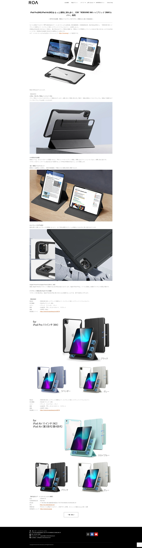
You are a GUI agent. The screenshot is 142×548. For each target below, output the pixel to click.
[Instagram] (88, 534)
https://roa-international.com (47, 505)
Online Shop (110, 2)
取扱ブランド (74, 2)
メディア (82, 2)
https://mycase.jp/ (64, 33)
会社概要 (67, 2)
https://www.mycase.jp (46, 509)
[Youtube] (96, 534)
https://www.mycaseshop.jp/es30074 (50, 311)
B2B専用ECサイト (100, 2)
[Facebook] (92, 534)
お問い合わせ (90, 2)
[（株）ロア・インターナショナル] (34, 2)
